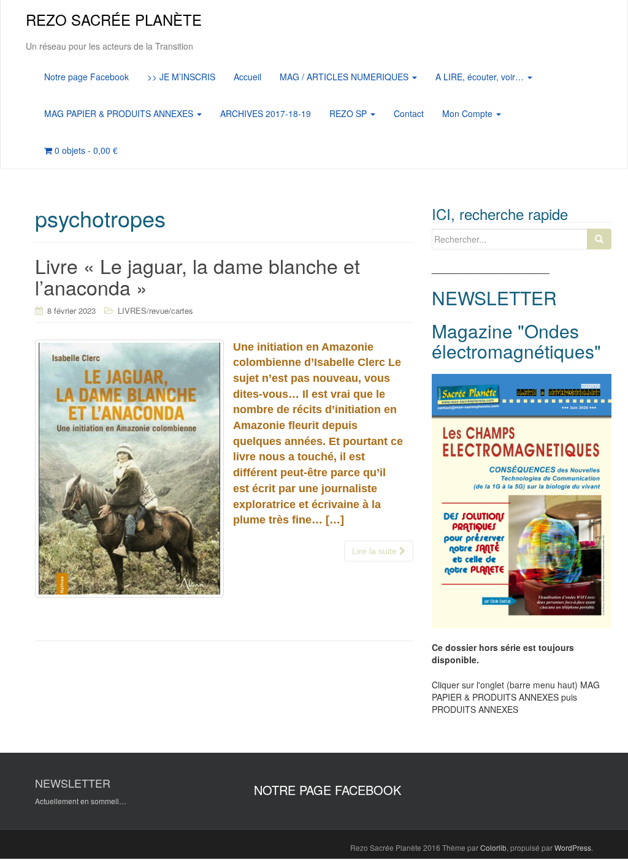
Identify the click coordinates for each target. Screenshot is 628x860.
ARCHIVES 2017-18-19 (265, 113)
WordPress (572, 847)
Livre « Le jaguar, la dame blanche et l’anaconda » (197, 276)
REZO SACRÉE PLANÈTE (114, 19)
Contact (409, 113)
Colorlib (493, 847)
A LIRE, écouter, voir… (480, 76)
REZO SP (349, 113)
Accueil (247, 76)
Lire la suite (375, 551)
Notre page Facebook (86, 76)
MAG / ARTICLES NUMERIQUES (345, 76)
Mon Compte (468, 113)
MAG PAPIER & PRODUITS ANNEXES (120, 113)
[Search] (599, 239)
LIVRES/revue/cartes (155, 310)
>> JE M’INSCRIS (181, 76)
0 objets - (85, 150)
